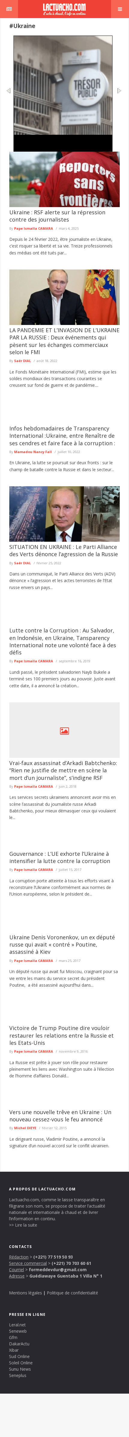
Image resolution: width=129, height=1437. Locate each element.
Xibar (14, 1350)
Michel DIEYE (25, 1128)
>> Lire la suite (23, 1225)
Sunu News (20, 1369)
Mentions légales (25, 1293)
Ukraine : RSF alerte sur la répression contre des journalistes (57, 216)
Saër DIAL (22, 360)
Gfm (13, 1337)
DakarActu (19, 1344)
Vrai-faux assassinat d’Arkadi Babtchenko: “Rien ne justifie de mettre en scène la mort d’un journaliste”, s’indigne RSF (63, 770)
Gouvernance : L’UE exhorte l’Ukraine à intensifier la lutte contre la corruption (59, 857)
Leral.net (17, 1325)
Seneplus (17, 1375)
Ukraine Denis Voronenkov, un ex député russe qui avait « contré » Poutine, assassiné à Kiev (62, 945)
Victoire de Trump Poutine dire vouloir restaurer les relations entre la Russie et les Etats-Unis (61, 1035)
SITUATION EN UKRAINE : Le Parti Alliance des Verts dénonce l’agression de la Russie (63, 550)
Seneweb (18, 1331)
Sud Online (19, 1356)
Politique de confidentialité (72, 1293)
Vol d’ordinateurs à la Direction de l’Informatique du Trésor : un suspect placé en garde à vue (61, 144)
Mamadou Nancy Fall (33, 451)
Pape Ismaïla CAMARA (33, 228)
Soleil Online (21, 1363)
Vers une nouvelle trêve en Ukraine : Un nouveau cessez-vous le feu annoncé (60, 1115)
